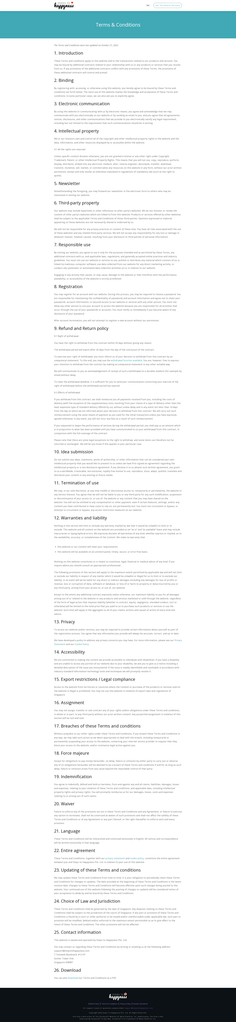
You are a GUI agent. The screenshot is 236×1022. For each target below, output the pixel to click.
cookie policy (137, 858)
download (73, 977)
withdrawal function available (126, 360)
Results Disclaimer (140, 1004)
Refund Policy (93, 1004)
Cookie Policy (82, 644)
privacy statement (115, 858)
